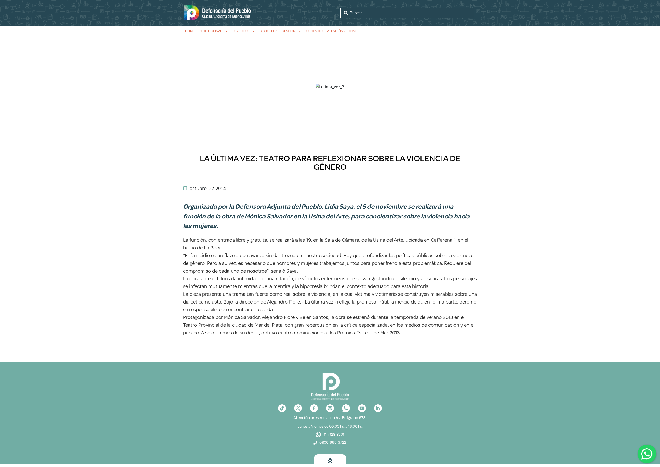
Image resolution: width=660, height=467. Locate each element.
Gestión (288, 31)
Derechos (240, 31)
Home (189, 31)
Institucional (210, 31)
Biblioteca (268, 31)
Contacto (314, 31)
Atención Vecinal (342, 31)
